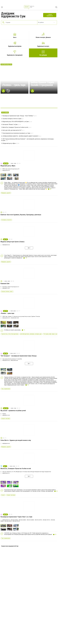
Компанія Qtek (5, 283)
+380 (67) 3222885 (30, 519)
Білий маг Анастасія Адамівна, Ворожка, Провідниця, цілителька (21, 215)
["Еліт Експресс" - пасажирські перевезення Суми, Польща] (15, 103)
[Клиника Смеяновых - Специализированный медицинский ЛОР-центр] (35, 103)
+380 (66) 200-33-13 (6, 318)
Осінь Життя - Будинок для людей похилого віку (16, 440)
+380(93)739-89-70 (6, 519)
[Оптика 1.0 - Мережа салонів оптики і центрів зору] (49, 103)
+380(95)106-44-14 (6, 170)
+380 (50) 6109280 (14, 519)
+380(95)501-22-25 (6, 415)
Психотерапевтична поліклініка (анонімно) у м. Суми (16, 133)
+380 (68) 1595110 (46, 519)
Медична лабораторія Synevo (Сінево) (12, 242)
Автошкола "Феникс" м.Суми (10, 124)
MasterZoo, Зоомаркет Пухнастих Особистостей (15, 127)
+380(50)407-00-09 (6, 360)
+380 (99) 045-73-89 (15, 318)
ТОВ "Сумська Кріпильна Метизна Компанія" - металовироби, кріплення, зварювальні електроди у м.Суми (27, 139)
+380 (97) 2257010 (38, 519)
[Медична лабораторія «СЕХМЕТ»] (8, 103)
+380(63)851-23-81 (6, 288)
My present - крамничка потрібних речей (13, 410)
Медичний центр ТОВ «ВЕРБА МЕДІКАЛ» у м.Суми (15, 121)
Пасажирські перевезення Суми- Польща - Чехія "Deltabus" (18, 115)
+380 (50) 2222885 (22, 519)
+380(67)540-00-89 (14, 360)
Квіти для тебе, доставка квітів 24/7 (12, 130)
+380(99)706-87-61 (6, 473)
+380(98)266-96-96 (6, 443)
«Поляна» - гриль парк (14, 84)
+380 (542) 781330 (16, 521)
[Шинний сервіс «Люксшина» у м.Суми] (29, 103)
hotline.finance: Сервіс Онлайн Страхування (42, 83)
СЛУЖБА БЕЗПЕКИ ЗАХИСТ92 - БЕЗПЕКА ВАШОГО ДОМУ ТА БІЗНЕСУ (20, 136)
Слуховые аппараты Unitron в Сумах (12, 118)
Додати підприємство (50, 15)
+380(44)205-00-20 (6, 244)
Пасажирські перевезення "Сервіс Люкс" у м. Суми (16, 517)
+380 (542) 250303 (8, 521)
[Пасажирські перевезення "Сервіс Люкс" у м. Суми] (22, 103)
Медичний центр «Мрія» (9, 143)
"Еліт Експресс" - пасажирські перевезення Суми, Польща (19, 356)
